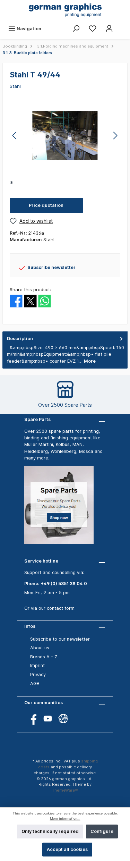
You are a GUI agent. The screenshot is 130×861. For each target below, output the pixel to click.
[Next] (115, 135)
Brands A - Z (43, 656)
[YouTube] (47, 718)
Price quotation (46, 205)
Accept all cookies (67, 849)
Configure (101, 831)
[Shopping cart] (122, 25)
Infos (29, 626)
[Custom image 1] (62, 508)
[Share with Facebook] (16, 300)
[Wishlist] (92, 29)
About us (39, 647)
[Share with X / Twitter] (30, 300)
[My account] (109, 29)
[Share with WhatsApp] (44, 300)
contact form (61, 608)
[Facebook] (32, 718)
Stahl (15, 86)
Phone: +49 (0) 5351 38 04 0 (55, 583)
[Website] (63, 718)
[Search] (76, 29)
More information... (65, 818)
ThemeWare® (65, 790)
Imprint (37, 665)
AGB (35, 683)
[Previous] (15, 135)
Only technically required (50, 831)
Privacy (38, 674)
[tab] (65, 350)
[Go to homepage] (65, 10)
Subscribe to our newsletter (60, 639)
